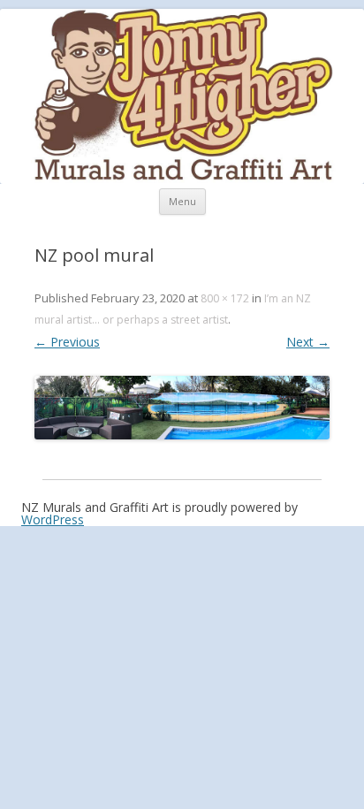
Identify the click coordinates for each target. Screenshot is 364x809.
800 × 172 (225, 298)
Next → (308, 341)
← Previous (67, 341)
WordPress (52, 519)
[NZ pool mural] (182, 407)
